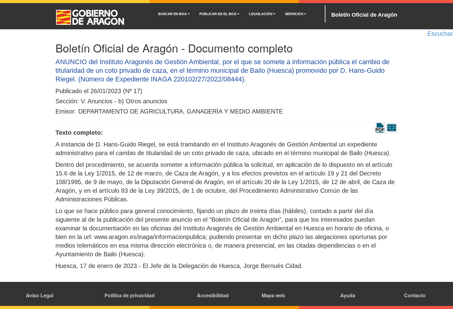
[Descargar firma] (392, 127)
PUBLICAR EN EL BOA (218, 14)
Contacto (415, 295)
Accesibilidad (213, 295)
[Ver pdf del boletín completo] (380, 127)
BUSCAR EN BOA (173, 14)
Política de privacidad (129, 295)
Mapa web (273, 295)
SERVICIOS (294, 14)
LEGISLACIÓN (261, 14)
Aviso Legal (39, 295)
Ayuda (347, 295)
